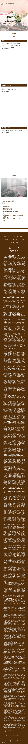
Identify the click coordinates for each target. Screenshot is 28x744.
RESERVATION (6, 239)
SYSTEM (9, 236)
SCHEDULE (16, 236)
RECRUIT (18, 239)
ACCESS (12, 239)
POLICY (23, 239)
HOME (5, 236)
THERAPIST (22, 236)
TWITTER (12, 242)
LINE (17, 242)
